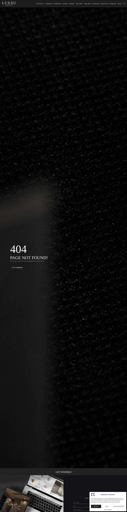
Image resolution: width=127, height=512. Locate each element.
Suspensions (57, 3)
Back (17, 267)
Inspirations (104, 3)
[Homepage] (9, 4)
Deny (107, 506)
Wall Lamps (79, 3)
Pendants (72, 3)
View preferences (119, 506)
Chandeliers (48, 3)
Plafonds (65, 3)
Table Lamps (87, 3)
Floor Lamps (95, 3)
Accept (96, 506)
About (119, 3)
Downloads (112, 3)
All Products (40, 3)
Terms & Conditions (108, 509)
